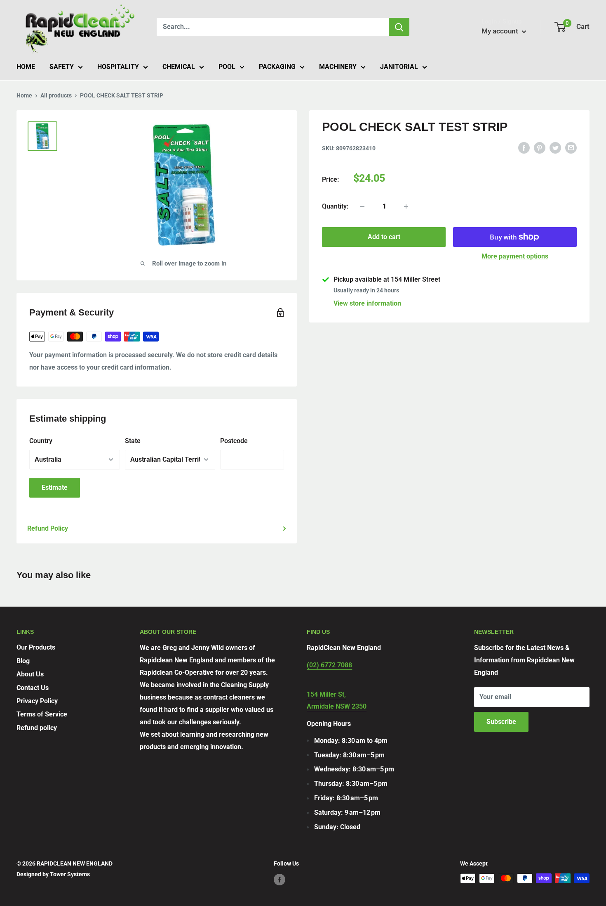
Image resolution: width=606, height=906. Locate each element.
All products (56, 95)
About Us (30, 674)
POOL (226, 67)
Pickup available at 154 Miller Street (387, 279)
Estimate (55, 487)
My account (501, 31)
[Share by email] (571, 147)
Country (40, 441)
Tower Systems (70, 874)
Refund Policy (47, 528)
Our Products (35, 647)
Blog (23, 661)
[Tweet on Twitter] (555, 147)
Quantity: (335, 206)
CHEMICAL (178, 67)
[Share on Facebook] (524, 147)
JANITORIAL (399, 67)
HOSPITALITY (118, 67)
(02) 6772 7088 (329, 665)
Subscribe (501, 722)
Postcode (234, 441)
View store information (367, 303)
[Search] (399, 27)
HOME (25, 67)
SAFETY (61, 67)
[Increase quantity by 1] (406, 206)
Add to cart (384, 237)
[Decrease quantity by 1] (362, 206)
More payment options (515, 256)
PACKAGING (277, 67)
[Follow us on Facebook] (279, 879)
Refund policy (36, 728)
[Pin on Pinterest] (539, 147)
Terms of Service (41, 714)
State (133, 441)
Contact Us (32, 688)
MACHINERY (338, 67)
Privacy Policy (37, 701)
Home (24, 95)
